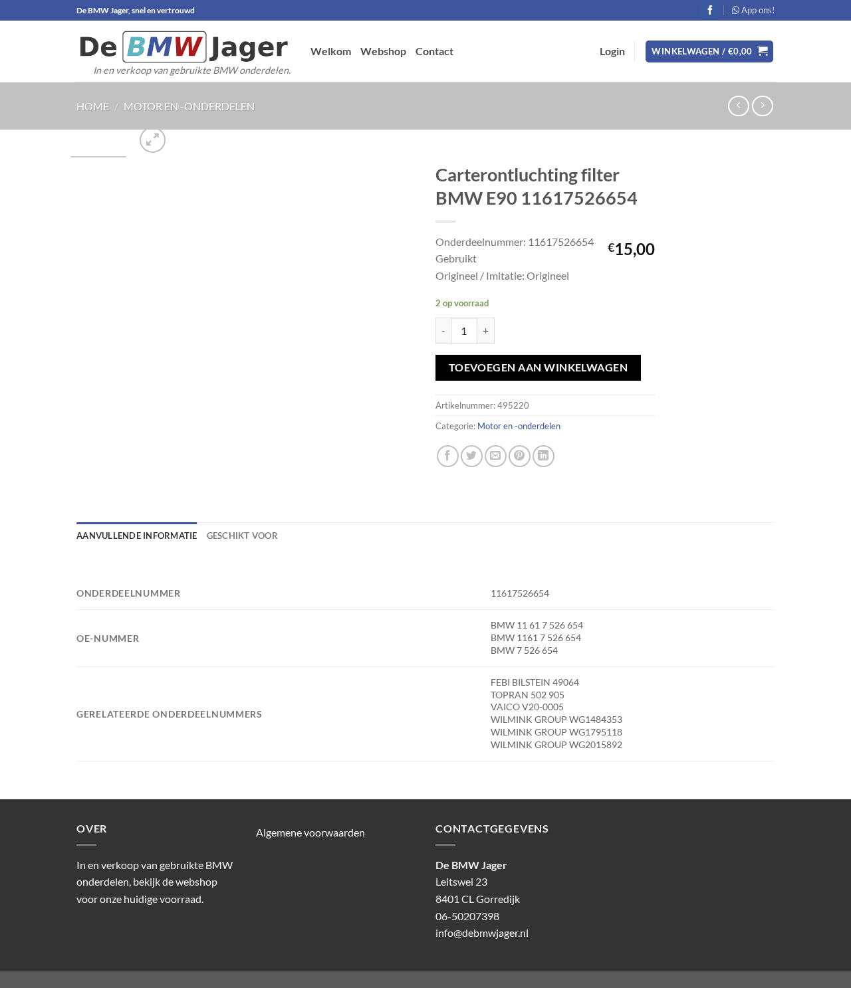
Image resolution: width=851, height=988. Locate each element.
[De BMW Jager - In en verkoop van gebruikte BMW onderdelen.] (183, 47)
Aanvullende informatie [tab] (136, 535)
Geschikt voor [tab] (242, 535)
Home (92, 106)
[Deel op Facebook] (448, 456)
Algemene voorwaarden (310, 832)
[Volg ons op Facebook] (710, 10)
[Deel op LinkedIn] (543, 456)
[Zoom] (153, 140)
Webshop (383, 51)
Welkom (330, 51)
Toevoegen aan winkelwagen (538, 367)
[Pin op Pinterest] (520, 456)
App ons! (757, 10)
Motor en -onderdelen (189, 106)
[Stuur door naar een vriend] (496, 456)
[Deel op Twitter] (472, 456)
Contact (434, 51)
